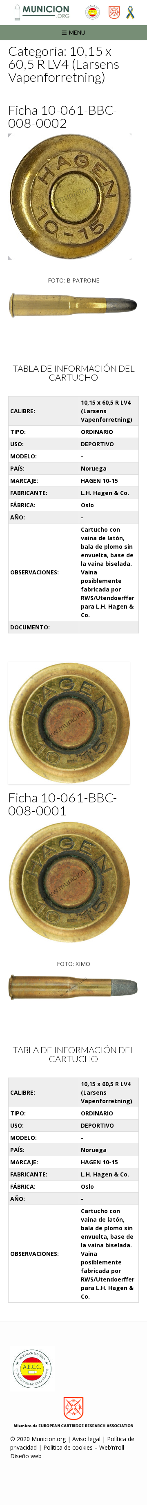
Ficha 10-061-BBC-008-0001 (62, 803)
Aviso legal (86, 1439)
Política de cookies (68, 1447)
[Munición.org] (73, 12)
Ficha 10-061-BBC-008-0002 (62, 116)
